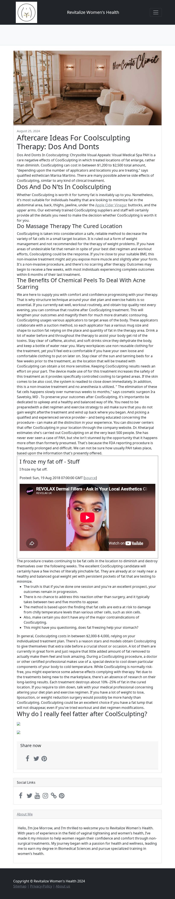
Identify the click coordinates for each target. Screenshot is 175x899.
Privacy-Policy (41, 886)
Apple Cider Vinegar (111, 205)
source (90, 478)
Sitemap (19, 886)
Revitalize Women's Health (93, 12)
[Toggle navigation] (156, 12)
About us (63, 886)
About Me (25, 814)
